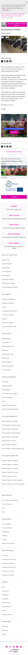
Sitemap (4, 610)
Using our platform (6, 524)
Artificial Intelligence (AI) (8, 346)
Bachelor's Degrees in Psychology (10, 464)
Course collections (6, 369)
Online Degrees (5, 275)
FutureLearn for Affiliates (8, 575)
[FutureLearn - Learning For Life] (14, 650)
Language (4, 318)
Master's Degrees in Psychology (9, 421)
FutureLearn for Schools (8, 571)
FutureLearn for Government (9, 567)
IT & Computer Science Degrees (9, 393)
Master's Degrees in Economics (9, 444)
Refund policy (5, 595)
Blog (3, 512)
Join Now (14, 197)
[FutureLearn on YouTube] (17, 646)
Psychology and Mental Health (9, 311)
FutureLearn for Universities (8, 559)
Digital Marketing (6, 338)
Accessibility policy (6, 606)
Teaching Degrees (6, 389)
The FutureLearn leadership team (10, 500)
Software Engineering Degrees (9, 405)
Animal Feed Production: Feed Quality (11, 16)
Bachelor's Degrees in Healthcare (10, 460)
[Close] (26, 2)
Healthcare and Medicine (8, 303)
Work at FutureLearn (7, 504)
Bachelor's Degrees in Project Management (12, 480)
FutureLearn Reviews (7, 528)
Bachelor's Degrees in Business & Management (13, 484)
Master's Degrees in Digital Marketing (11, 433)
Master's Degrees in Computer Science (11, 425)
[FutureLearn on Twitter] (13, 646)
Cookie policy (5, 599)
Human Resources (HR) (7, 354)
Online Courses (6, 260)
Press (3, 508)
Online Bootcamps (6, 271)
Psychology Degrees (7, 385)
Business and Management (8, 299)
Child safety (5, 626)
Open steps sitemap (7, 614)
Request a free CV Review (8, 543)
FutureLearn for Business (8, 563)
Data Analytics (5, 342)
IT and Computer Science (8, 315)
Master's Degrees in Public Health (10, 437)
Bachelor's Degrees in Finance (9, 476)
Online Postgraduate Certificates (10, 287)
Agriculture (21, 14)
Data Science (5, 350)
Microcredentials (6, 267)
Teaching (4, 307)
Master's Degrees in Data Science (10, 429)
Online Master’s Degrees (8, 279)
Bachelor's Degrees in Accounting (10, 468)
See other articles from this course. (17, 24)
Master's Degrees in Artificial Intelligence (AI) (13, 448)
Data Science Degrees (7, 397)
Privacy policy (5, 591)
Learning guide (5, 531)
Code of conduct (6, 602)
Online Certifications (7, 263)
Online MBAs (5, 382)
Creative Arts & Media (7, 322)
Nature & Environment (11, 14)
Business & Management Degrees (10, 409)
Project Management (7, 362)
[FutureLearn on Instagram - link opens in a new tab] (10, 646)
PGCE (3, 401)
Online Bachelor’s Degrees (8, 283)
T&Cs (3, 587)
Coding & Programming (7, 366)
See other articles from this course (14, 151)
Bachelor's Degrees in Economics (10, 472)
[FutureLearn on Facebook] (7, 646)
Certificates (5, 535)
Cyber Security (5, 358)
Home (2, 14)
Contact (4, 634)
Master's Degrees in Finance (9, 440)
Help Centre (5, 630)
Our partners (5, 555)
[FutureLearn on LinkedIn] (20, 646)
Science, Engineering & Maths (9, 326)
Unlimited (4, 539)
